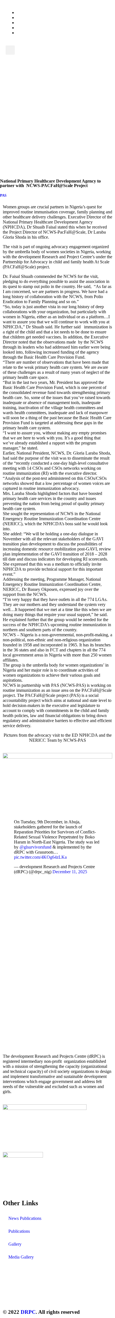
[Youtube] (55, 1296)
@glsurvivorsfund (35, 847)
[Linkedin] (70, 1296)
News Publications (24, 1218)
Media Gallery (21, 1257)
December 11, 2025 (69, 871)
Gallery (14, 1244)
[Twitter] (10, 1296)
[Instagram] (40, 1296)
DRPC (28, 1312)
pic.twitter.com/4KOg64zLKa (40, 857)
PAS (3, 195)
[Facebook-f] (25, 1296)
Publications (19, 1231)
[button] (10, 50)
